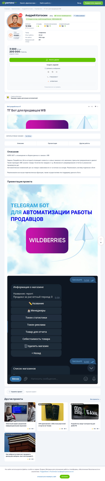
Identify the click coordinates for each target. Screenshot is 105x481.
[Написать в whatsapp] (56, 72)
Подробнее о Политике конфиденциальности (57, 472)
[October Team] (11, 35)
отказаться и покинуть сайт (46, 476)
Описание (20, 143)
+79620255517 (53, 77)
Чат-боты (28, 136)
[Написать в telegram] (48, 72)
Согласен (65, 476)
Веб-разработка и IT (14, 106)
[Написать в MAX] (52, 72)
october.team (54, 81)
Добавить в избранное (53, 68)
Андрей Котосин (36, 15)
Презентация (52, 143)
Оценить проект (15, 392)
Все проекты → (95, 399)
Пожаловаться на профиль (53, 87)
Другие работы (84, 143)
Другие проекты (13, 398)
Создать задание (52, 65)
